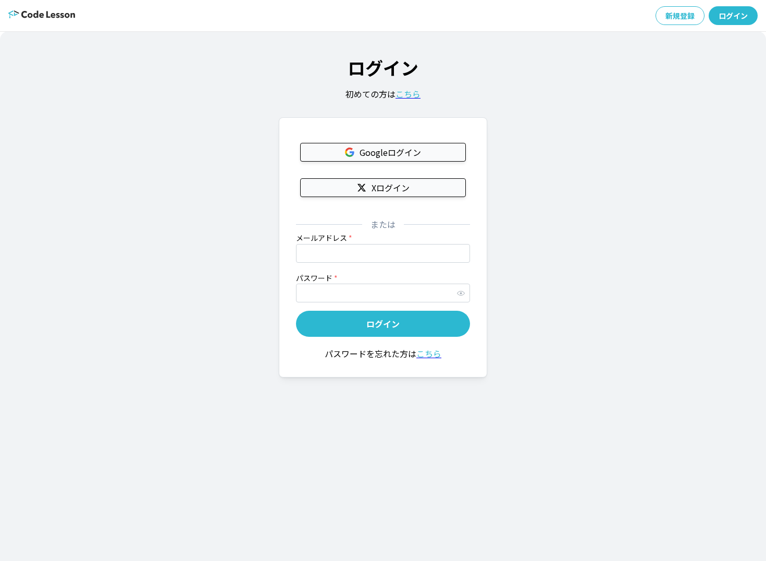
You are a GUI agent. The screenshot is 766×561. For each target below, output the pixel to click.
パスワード (317, 278)
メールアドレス (324, 238)
